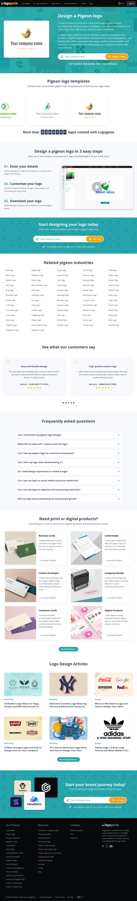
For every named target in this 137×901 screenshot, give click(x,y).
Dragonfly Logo (12, 330)
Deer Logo (10, 320)
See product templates (47, 560)
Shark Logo (87, 320)
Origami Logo (62, 310)
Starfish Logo (113, 290)
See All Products (12, 864)
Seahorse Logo (89, 310)
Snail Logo (112, 270)
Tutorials (41, 864)
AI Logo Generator (41, 3)
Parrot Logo (88, 270)
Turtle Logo (113, 305)
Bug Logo (10, 290)
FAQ (71, 834)
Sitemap (70, 897)
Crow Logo (10, 315)
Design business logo (46, 857)
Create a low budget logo (47, 849)
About (84, 3)
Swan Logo (112, 295)
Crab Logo (10, 305)
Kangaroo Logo (38, 330)
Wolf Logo (112, 320)
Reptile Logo (88, 290)
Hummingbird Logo (39, 325)
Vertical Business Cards (14, 853)
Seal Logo (87, 315)
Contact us (74, 838)
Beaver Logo (11, 280)
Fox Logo (35, 300)
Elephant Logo (37, 275)
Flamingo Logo (38, 295)
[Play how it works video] (97, 187)
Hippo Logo (36, 320)
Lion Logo (61, 280)
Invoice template (12, 872)
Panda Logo (62, 320)
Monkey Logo (62, 300)
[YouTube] (111, 846)
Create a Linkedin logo (14, 887)
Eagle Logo (36, 270)
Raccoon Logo (88, 285)
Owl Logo (61, 315)
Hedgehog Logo (38, 315)
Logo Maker (26, 3)
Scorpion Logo (89, 300)
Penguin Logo (88, 280)
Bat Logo (9, 270)
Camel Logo (10, 300)
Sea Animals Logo (90, 305)
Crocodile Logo (12, 310)
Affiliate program (76, 830)
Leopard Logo (62, 275)
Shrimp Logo (88, 325)
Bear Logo (10, 275)
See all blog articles (67, 759)
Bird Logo (10, 285)
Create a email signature (15, 868)
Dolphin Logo (11, 325)
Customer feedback (45, 860)
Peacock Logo (88, 275)
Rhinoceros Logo (90, 295)
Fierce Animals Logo (40, 285)
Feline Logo (36, 280)
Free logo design (44, 842)
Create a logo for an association (49, 853)
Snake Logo (113, 275)
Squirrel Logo (113, 285)
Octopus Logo (62, 305)
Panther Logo (62, 325)
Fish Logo (35, 290)
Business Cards (11, 842)
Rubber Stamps (11, 860)
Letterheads (10, 845)
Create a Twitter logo (14, 883)
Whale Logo (113, 310)
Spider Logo (113, 280)
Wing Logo (112, 315)
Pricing (40, 868)
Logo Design (10, 834)
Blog (91, 3)
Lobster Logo (62, 290)
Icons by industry (44, 838)
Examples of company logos (48, 830)
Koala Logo (61, 270)
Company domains (44, 834)
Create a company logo (46, 845)
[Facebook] (103, 846)
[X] (106, 846)
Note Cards (10, 849)
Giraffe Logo (37, 310)
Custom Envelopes (13, 857)
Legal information (45, 897)
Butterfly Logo (12, 295)
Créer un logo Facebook (14, 875)
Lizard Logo (62, 285)
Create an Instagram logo (15, 879)
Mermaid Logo (63, 295)
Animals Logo (113, 325)
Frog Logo (36, 305)
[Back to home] (9, 3)
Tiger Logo (112, 300)
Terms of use (60, 897)
